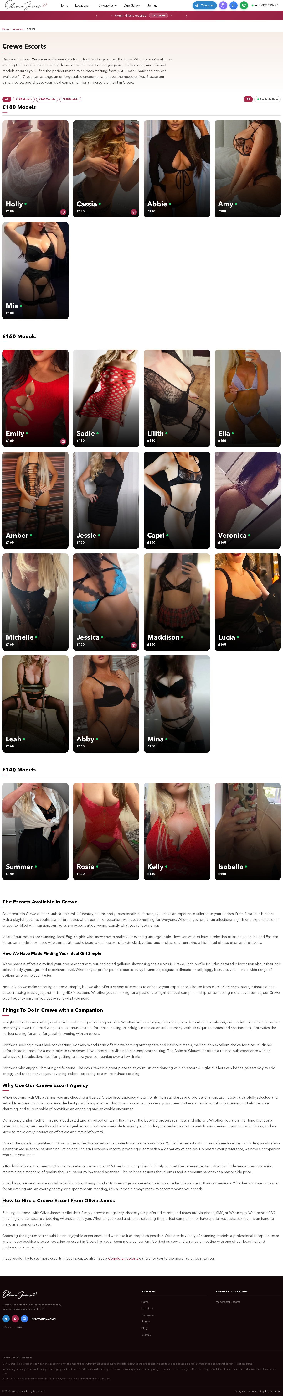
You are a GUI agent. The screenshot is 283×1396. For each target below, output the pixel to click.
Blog (144, 1328)
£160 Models (47, 99)
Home (64, 5)
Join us (152, 5)
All (6, 99)
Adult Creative (273, 1391)
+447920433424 (43, 1318)
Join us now (152, 15)
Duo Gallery (132, 5)
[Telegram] (6, 1318)
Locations (81, 5)
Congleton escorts (123, 1258)
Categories (106, 5)
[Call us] (244, 5)
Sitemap (146, 1334)
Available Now (269, 99)
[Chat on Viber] (223, 5)
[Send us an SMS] (233, 5)
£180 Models (70, 99)
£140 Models (24, 99)
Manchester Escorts (228, 1302)
